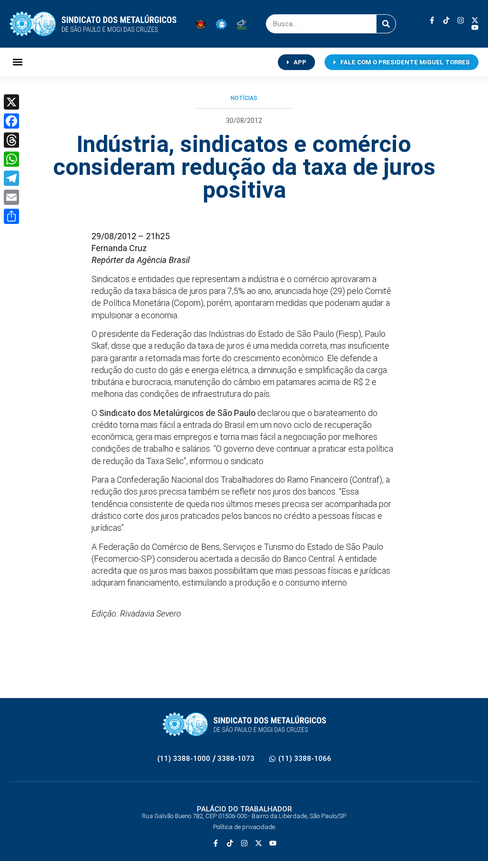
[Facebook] (11, 121)
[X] (11, 101)
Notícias (244, 98)
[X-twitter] (474, 20)
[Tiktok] (446, 20)
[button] (17, 62)
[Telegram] (11, 178)
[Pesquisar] (386, 24)
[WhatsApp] (11, 159)
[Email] (11, 197)
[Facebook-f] (432, 20)
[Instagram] (460, 20)
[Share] (11, 216)
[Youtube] (474, 27)
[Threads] (11, 140)
